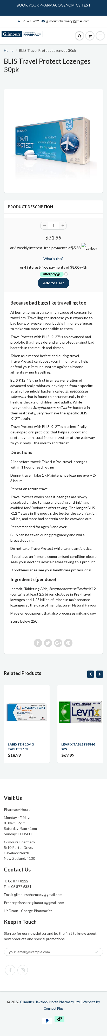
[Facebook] (10, 970)
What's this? (53, 258)
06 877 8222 (30, 21)
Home (9, 50)
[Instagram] (22, 970)
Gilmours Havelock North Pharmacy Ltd (50, 1002)
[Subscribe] (96, 952)
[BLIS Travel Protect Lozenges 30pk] (53, 140)
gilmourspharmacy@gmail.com (68, 21)
